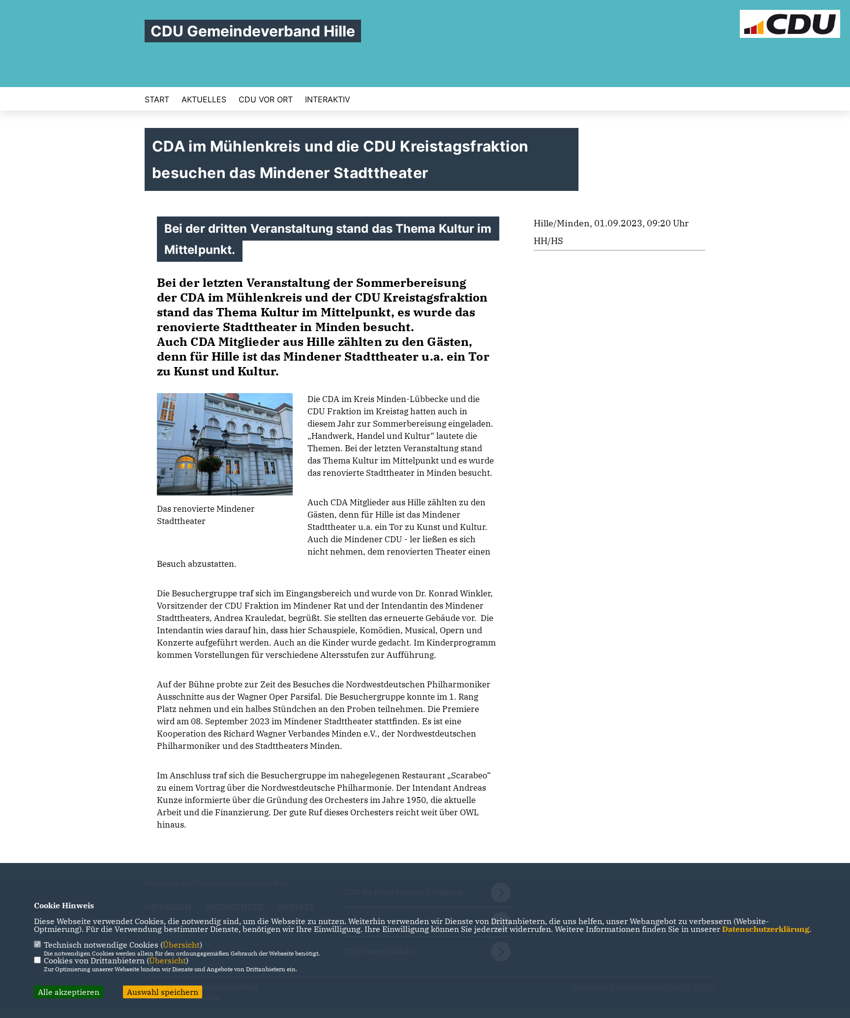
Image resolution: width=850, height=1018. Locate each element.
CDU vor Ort (266, 99)
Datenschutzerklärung (765, 929)
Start (157, 99)
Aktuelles (204, 99)
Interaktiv (327, 99)
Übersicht (181, 945)
